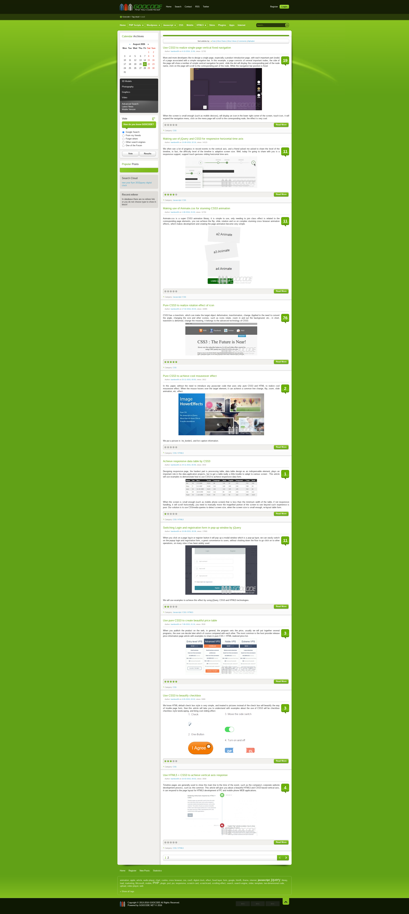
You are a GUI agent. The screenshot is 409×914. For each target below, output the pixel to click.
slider (251, 883)
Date (214, 41)
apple (132, 880)
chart (158, 880)
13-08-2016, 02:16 (189, 142)
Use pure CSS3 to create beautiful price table (190, 620)
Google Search (132, 132)
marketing (129, 883)
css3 (190, 880)
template (259, 883)
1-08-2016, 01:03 (188, 212)
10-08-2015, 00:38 (189, 531)
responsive (181, 883)
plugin (163, 883)
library (284, 880)
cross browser (175, 880)
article (139, 880)
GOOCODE (122, 904)
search (230, 883)
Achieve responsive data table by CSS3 (186, 461)
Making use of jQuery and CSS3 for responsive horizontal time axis (203, 138)
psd (168, 883)
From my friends (133, 135)
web (141, 886)
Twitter (206, 6)
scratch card (193, 883)
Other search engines (135, 142)
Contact (188, 6)
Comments (242, 41)
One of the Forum (133, 145)
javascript (264, 880)
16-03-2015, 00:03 (189, 779)
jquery (275, 880)
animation (124, 880)
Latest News (127, 106)
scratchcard (205, 883)
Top (286, 901)
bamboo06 (175, 51)
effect (208, 880)
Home (168, 6)
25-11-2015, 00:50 (189, 379)
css (184, 880)
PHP (156, 883)
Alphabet (251, 41)
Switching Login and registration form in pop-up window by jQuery (202, 527)
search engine (240, 883)
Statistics (157, 870)
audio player (148, 880)
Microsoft (139, 883)
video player (132, 886)
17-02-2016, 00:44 (189, 309)
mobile (148, 883)
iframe (245, 880)
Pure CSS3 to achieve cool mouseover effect (190, 375)
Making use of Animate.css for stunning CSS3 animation (196, 208)
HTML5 (181, 453)
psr (173, 883)
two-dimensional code (274, 883)
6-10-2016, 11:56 (188, 51)
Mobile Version (128, 109)
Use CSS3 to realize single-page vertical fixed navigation (197, 47)
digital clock (198, 880)
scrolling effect (219, 883)
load (122, 883)
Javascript (177, 200)
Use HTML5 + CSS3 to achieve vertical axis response (195, 775)
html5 (238, 880)
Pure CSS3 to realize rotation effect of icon (188, 305)
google (231, 880)
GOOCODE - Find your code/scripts (141, 7)
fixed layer (217, 880)
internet (253, 880)
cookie (165, 880)
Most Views (232, 41)
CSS (174, 130)
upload (123, 886)
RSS (197, 6)
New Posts (145, 870)
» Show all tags (127, 891)
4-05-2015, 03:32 (188, 699)
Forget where (131, 139)
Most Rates (221, 41)
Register (274, 6)
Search (178, 6)
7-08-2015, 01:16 (188, 624)
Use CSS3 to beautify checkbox (182, 695)
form (225, 880)
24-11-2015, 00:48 (189, 465)
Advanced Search (130, 104)
